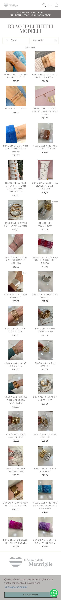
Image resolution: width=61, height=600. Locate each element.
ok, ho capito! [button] (30, 594)
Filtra (13, 40)
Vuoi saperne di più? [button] (16, 587)
